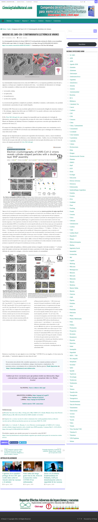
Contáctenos (29, 1)
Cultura (72, 144)
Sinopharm (73, 361)
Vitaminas (73, 435)
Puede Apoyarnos (52, 366)
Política (72, 325)
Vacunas (16, 21)
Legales (72, 260)
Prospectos (73, 331)
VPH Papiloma (74, 438)
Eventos (72, 196)
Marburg (72, 263)
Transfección (73, 392)
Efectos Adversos (75, 181)
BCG (71, 98)
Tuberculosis (73, 410)
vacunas (25, 38)
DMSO (72, 162)
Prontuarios (73, 328)
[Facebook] (82, 2)
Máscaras (72, 266)
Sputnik (72, 371)
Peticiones (73, 312)
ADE (71, 58)
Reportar (25, 21)
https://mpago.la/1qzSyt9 (36, 397)
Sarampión (73, 349)
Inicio (2, 21)
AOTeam (94, 519)
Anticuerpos (73, 73)
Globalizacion (74, 224)
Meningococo (74, 269)
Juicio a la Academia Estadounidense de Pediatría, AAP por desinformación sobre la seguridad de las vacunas (53, 477)
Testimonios (73, 383)
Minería (72, 282)
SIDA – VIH (74, 355)
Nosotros (48, 21)
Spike (9, 29)
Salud (71, 346)
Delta (71, 150)
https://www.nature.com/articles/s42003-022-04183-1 (16, 45)
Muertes (72, 291)
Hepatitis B (73, 236)
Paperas (72, 300)
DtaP (71, 165)
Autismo (72, 89)
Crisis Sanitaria (74, 135)
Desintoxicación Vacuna (77, 156)
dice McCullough (27, 142)
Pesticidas (73, 309)
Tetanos (72, 389)
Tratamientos (73, 407)
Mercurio (72, 276)
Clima (71, 122)
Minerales (73, 279)
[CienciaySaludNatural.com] (17, 7)
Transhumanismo (75, 401)
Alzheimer (73, 70)
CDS (71, 116)
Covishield (73, 132)
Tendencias (73, 380)
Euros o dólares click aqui (37, 387)
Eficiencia (73, 184)
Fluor (71, 205)
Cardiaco (72, 110)
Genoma (72, 214)
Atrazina (72, 86)
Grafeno (72, 227)
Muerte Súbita (74, 288)
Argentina (73, 79)
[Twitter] (84, 2)
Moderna (72, 285)
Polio (71, 322)
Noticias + (9, 21)
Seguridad (73, 352)
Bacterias (72, 95)
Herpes (72, 239)
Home (4, 29)
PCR (71, 306)
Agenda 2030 (74, 64)
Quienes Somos (20, 1)
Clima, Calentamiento (76, 125)
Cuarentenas (73, 138)
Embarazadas (74, 187)
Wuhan (72, 441)
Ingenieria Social (75, 248)
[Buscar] (96, 1)
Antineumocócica (75, 76)
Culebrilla (73, 141)
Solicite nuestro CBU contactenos (32, 403)
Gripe (71, 230)
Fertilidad (72, 202)
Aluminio (72, 67)
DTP (71, 168)
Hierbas (33, 21)
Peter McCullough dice (13, 117)
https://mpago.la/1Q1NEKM (36, 399)
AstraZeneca (73, 83)
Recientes (73, 334)
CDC (71, 113)
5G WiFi (72, 55)
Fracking (72, 208)
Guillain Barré (74, 233)
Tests (71, 386)
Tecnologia (73, 377)
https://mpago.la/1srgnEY (41, 395)
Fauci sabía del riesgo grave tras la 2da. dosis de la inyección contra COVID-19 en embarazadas (32, 477)
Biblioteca (73, 101)
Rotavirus (73, 343)
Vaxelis (72, 420)
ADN (71, 61)
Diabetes (72, 159)
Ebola (71, 171)
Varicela (72, 417)
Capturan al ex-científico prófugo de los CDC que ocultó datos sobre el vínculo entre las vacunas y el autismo (11, 477)
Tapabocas (73, 374)
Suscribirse (82, 44)
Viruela (72, 426)
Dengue (72, 153)
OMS (71, 297)
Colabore (40, 21)
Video (71, 423)
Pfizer (71, 315)
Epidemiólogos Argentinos (78, 190)
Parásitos (72, 303)
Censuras (72, 119)
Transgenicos (74, 398)
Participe (36, 1)
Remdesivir (73, 337)
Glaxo (71, 217)
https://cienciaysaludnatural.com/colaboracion (20, 368)
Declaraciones (74, 147)
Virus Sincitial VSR (76, 429)
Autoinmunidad (74, 92)
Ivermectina (73, 254)
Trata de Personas (75, 404)
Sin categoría (74, 358)
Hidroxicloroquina (75, 242)
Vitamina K (73, 432)
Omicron (72, 294)
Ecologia (72, 174)
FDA (71, 199)
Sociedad (72, 364)
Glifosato (72, 220)
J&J (71, 257)
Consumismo (74, 128)
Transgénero (73, 395)
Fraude (72, 211)
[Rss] (81, 2)
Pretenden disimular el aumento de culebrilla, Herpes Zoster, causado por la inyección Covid (51, 450)
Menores (72, 273)
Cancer (72, 107)
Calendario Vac (74, 104)
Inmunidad (73, 251)
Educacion (73, 178)
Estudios (72, 193)
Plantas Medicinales (76, 319)
